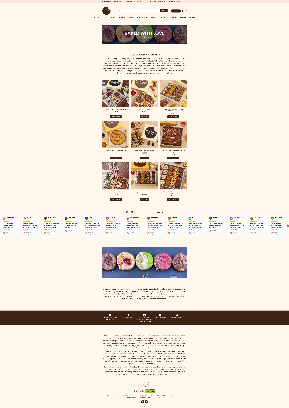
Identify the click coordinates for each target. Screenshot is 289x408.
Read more (144, 158)
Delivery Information (112, 395)
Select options (115, 117)
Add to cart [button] (144, 117)
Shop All (105, 17)
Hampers (153, 17)
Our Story (96, 17)
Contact (160, 397)
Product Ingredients (145, 397)
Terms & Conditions (132, 397)
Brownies (121, 17)
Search (164, 11)
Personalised (182, 17)
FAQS (154, 397)
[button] (1, 225)
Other (172, 17)
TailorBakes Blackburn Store (141, 395)
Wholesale (173, 395)
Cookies (112, 17)
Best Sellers (192, 17)
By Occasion (164, 17)
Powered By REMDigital (182, 406)
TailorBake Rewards (126, 395)
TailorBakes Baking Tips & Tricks (159, 395)
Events (180, 395)
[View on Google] (4, 218)
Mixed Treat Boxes (142, 17)
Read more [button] (6, 229)
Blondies (130, 17)
